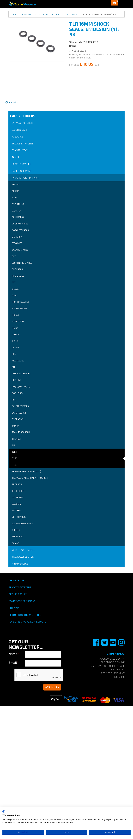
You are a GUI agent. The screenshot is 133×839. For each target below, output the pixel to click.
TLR (14, 445)
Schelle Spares (20, 406)
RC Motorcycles (21, 164)
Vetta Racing (19, 517)
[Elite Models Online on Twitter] (104, 644)
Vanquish (17, 504)
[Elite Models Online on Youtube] (113, 644)
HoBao (15, 315)
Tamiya (15, 425)
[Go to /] (22, 3)
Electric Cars (20, 129)
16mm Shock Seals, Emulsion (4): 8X (98, 14)
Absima (15, 184)
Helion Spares (19, 308)
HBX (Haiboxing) (20, 302)
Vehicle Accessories (23, 549)
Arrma (15, 191)
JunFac (15, 341)
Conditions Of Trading (22, 601)
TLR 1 (14, 452)
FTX (14, 282)
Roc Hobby (17, 393)
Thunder (16, 439)
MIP (14, 367)
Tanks (15, 157)
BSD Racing (18, 204)
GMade (15, 289)
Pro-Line (16, 380)
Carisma (16, 210)
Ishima (15, 334)
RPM (14, 399)
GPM (14, 295)
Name (13, 654)
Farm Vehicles (20, 563)
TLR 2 (15, 458)
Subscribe (53, 687)
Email (13, 662)
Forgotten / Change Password (27, 621)
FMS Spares (18, 275)
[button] (114, 3)
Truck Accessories (23, 556)
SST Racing (18, 419)
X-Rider (16, 530)
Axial (15, 197)
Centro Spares (20, 223)
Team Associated (21, 432)
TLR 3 (15, 465)
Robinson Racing (21, 386)
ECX (14, 256)
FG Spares (17, 269)
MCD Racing (18, 360)
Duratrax (17, 236)
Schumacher (19, 412)
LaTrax (15, 347)
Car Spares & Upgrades (25, 177)
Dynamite (17, 243)
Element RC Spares (22, 263)
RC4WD (15, 543)
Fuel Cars (17, 136)
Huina (15, 328)
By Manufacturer (22, 122)
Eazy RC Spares (20, 249)
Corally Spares (20, 230)
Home (13, 14)
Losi (14, 354)
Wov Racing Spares (22, 523)
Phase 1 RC (17, 536)
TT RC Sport (18, 491)
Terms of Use (16, 580)
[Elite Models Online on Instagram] (121, 644)
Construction (20, 150)
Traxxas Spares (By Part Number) (30, 478)
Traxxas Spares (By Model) (26, 471)
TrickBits (17, 484)
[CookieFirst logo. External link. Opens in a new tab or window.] (3, 811)
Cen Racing (18, 217)
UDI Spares (18, 497)
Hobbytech (18, 321)
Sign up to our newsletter (25, 614)
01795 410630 (116, 653)
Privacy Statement (20, 587)
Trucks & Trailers (22, 143)
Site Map (14, 607)
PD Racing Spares (21, 373)
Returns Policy (18, 594)
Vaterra (16, 510)
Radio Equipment (21, 171)
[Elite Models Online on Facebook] (96, 644)
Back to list (13, 102)
